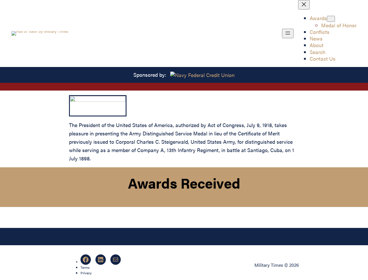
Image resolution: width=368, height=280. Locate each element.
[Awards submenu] (331, 19)
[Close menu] (304, 4)
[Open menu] (288, 33)
